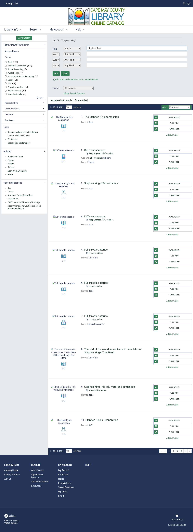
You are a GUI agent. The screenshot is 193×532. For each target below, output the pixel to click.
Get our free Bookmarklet (19, 143)
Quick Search (37, 470)
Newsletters (13, 199)
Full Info (174, 123)
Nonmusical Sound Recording (21, 76)
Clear (65, 73)
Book (10, 62)
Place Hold (174, 129)
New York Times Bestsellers (20, 195)
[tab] (24, 44)
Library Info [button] (11, 29)
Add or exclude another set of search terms (76, 79)
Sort (164, 107)
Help (88, 465)
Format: (56, 88)
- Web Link (97, 158)
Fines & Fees (64, 483)
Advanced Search (39, 481)
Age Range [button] (9, 120)
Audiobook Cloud (15, 156)
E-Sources (36, 486)
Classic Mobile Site (177, 525)
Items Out (63, 474)
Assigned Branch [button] (12, 51)
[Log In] (184, 3)
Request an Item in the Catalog (23, 132)
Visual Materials (15, 94)
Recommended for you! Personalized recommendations (24, 207)
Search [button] (34, 29)
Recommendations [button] (13, 182)
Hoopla (11, 164)
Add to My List (172, 135)
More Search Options (74, 93)
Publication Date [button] (11, 103)
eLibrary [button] (8, 151)
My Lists (62, 491)
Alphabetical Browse (37, 476)
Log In (188, 3)
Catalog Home (11, 470)
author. (101, 153)
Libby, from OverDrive (17, 171)
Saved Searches (66, 487)
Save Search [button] (24, 38)
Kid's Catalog (177, 519)
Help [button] (79, 29)
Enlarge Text (12, 3)
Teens (10, 192)
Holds (61, 478)
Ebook (11, 80)
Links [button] (6, 127)
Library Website (12, 474)
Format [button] (8, 57)
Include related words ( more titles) (69, 100)
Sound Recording (15, 69)
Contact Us (12, 139)
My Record (63, 470)
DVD (10, 83)
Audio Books (13, 73)
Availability (174, 117)
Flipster (11, 160)
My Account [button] (57, 29)
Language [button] (9, 114)
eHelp (10, 174)
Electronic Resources (17, 66)
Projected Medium (16, 87)
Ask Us (7, 478)
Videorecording (15, 91)
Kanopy (11, 167)
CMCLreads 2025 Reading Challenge (24, 202)
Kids (9, 188)
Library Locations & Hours (19, 136)
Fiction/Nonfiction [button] (12, 109)
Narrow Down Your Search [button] (16, 44)
